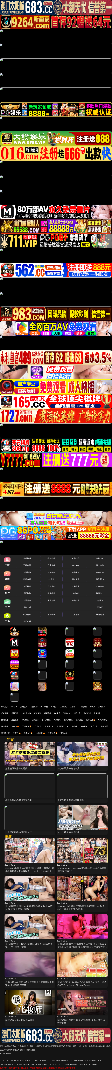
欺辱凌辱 (27, 579)
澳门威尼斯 (5, 733)
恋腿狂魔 (100, 586)
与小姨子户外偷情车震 (68, 768)
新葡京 (92, 706)
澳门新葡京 (46, 720)
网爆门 (100, 600)
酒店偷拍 (66, 713)
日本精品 (51, 565)
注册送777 (74, 706)
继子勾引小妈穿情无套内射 (18, 800)
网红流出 (76, 579)
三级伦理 (27, 565)
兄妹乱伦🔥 (40, 733)
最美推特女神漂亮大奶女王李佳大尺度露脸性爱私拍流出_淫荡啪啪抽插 (29, 983)
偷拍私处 (4, 720)
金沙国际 (60, 726)
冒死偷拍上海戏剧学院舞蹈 (70, 800)
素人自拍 (100, 565)
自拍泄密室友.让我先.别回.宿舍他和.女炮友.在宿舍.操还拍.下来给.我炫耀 (29, 907)
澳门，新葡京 (72, 726)
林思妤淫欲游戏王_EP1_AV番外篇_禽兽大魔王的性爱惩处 (81, 1021)
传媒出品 (27, 607)
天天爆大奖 (49, 726)
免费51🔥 (15, 726)
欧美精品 (76, 558)
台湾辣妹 (27, 572)
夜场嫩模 (25, 720)
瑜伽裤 (75, 593)
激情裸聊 (4, 726)
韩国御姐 (51, 572)
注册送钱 (63, 706)
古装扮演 (27, 586)
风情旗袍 (27, 593)
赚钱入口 (64, 733)
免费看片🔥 (90, 720)
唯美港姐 (76, 572)
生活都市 (27, 614)
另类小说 (27, 621)
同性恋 (100, 607)
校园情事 (51, 614)
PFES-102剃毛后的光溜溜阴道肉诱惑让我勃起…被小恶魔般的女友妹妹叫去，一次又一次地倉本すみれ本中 (29, 871)
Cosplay (75, 565)
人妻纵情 (76, 614)
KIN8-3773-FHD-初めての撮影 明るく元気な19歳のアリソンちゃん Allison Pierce (82, 983)
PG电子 (54, 706)
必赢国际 (4, 713)
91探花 (51, 579)
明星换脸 (51, 593)
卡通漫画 (27, 600)
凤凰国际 (15, 713)
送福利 (84, 706)
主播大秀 (77, 713)
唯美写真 (76, 600)
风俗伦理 (100, 614)
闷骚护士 (100, 593)
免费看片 (84, 726)
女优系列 (51, 586)
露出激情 (51, 600)
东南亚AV (100, 572)
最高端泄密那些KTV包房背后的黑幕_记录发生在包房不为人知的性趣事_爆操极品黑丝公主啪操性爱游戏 (82, 947)
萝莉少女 (100, 558)
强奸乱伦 (51, 558)
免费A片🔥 (28, 733)
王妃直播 (87, 713)
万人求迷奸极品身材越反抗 (18, 832)
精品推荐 (27, 558)
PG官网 (14, 706)
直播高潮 (37, 713)
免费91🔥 (17, 733)
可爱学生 (76, 586)
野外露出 (100, 579)
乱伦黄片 (97, 713)
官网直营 (34, 706)
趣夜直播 (15, 720)
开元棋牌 (23, 706)
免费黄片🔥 (52, 733)
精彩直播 (47, 713)
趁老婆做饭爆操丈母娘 (16, 768)
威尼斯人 (4, 706)
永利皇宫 (79, 720)
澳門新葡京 (68, 720)
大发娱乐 (57, 720)
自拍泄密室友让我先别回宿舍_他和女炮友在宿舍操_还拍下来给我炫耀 (29, 945)
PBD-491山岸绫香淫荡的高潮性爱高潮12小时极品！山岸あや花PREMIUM (81, 907)
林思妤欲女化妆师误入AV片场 (20, 1020)
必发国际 (35, 720)
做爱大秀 (94, 726)
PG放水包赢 (26, 713)
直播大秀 (104, 726)
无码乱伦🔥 (27, 726)
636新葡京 (102, 720)
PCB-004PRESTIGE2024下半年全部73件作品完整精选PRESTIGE (81, 869)
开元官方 (38, 726)
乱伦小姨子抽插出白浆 (68, 832)
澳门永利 (44, 706)
